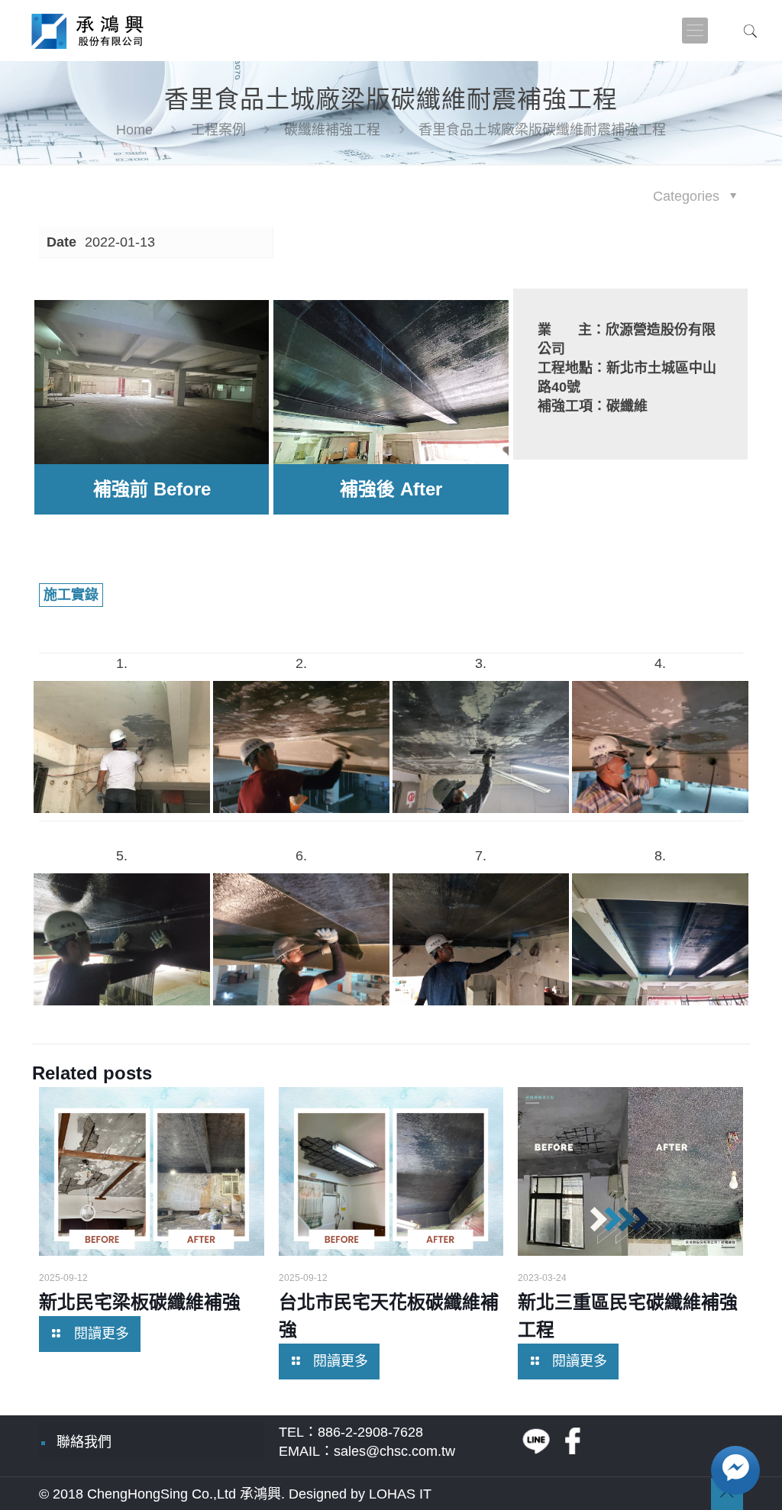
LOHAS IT (400, 1494)
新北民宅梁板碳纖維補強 (140, 1302)
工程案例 (218, 129)
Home (134, 129)
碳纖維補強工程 (332, 129)
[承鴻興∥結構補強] (86, 30)
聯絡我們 (84, 1442)
